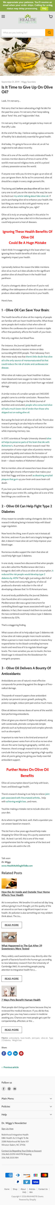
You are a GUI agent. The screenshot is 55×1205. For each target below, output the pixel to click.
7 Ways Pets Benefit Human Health (21, 999)
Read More (12, 925)
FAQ (24, 1192)
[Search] (49, 32)
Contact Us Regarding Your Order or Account (22, 1150)
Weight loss (17, 1040)
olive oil (44, 1038)
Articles (32, 1189)
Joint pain (36, 1038)
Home (6, 1189)
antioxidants (14, 1038)
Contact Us (43, 1189)
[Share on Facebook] (4, 1053)
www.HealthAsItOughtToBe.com (17, 865)
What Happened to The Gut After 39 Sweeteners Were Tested (22, 947)
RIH (31, 1192)
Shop (15, 1189)
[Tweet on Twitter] (9, 1053)
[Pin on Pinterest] (21, 1053)
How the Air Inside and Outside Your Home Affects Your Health (26, 893)
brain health (25, 1038)
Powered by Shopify (27, 1199)
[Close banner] (52, 6)
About (23, 1189)
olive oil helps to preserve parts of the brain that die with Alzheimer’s (26, 442)
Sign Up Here (7, 1128)
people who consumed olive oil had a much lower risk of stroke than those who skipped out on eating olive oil (27, 409)
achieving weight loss (16, 801)
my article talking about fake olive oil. (31, 196)
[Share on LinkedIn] (15, 1053)
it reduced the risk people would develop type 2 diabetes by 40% (27, 574)
